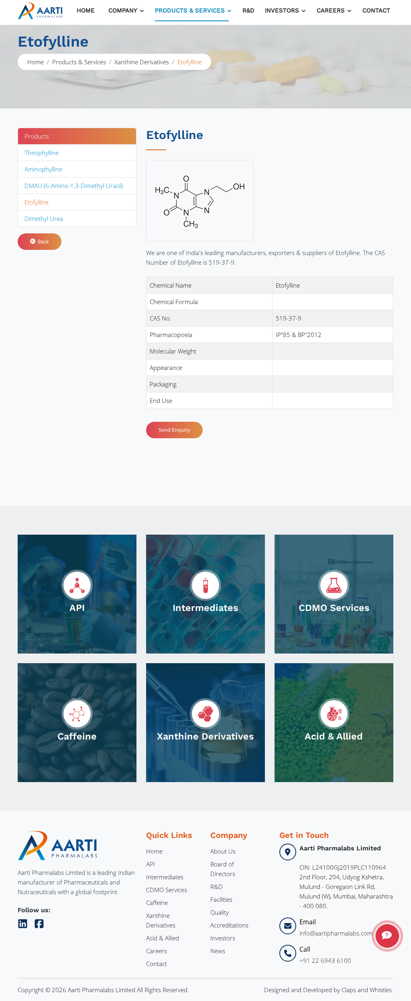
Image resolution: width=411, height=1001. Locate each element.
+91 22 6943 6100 (325, 960)
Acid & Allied (162, 938)
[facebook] (39, 922)
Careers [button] (331, 10)
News (217, 951)
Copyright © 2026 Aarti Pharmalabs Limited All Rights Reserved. (103, 990)
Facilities (221, 899)
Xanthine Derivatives (141, 62)
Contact (376, 10)
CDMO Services (166, 890)
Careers (156, 951)
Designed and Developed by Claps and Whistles (328, 990)
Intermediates (164, 877)
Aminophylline (43, 169)
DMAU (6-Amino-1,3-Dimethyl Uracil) (73, 186)
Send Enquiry (174, 429)
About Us (223, 851)
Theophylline (41, 153)
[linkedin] (24, 922)
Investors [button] (282, 10)
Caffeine (157, 903)
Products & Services (190, 10)
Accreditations (229, 925)
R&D (248, 10)
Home (86, 10)
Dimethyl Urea (43, 218)
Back (42, 241)
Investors (222, 938)
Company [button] (122, 10)
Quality (219, 912)
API (150, 864)
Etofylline (36, 202)
